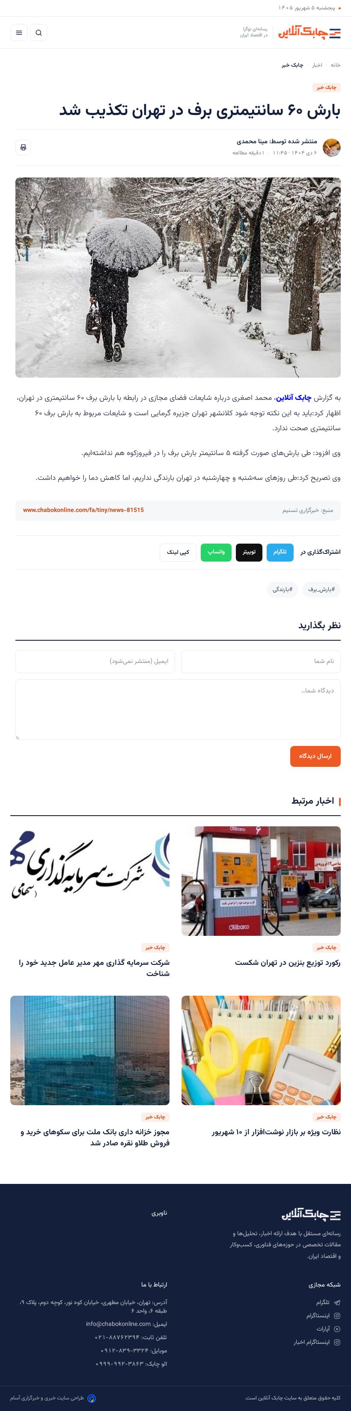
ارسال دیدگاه (315, 756)
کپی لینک (178, 552)
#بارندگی (282, 589)
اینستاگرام (318, 1316)
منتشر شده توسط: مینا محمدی (277, 142)
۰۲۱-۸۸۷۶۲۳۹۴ (117, 1338)
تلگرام (280, 551)
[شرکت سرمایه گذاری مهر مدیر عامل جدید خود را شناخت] (90, 881)
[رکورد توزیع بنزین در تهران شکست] (261, 881)
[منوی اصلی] (18, 32)
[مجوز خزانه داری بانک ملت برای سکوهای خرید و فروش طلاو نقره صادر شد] (90, 1050)
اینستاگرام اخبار (312, 1342)
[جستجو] (38, 32)
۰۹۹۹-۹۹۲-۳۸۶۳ (119, 1364)
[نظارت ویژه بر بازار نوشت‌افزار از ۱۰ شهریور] (261, 1050)
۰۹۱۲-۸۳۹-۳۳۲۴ (124, 1351)
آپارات (323, 1329)
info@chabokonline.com (118, 1324)
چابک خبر (326, 88)
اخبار (317, 65)
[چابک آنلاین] (262, 1215)
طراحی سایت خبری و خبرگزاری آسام (47, 1398)
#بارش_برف (321, 589)
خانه (336, 65)
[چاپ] (23, 147)
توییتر (249, 551)
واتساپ (216, 551)
